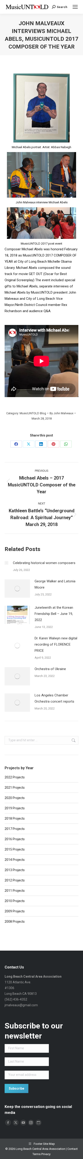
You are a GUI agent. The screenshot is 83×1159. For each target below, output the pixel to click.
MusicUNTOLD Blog (33, 413)
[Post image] (6, 563)
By (61, 413)
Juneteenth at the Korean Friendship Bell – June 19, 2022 (54, 613)
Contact (72, 1149)
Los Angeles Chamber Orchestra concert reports (54, 698)
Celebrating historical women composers (44, 563)
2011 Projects (15, 890)
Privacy (45, 1154)
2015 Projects (15, 849)
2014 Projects (15, 860)
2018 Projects (15, 818)
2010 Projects (15, 901)
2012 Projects (15, 880)
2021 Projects (15, 787)
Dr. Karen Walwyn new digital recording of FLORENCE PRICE (56, 644)
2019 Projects (15, 808)
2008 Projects (15, 921)
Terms (37, 1154)
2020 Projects (15, 798)
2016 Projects (15, 839)
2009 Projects (15, 911)
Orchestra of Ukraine (50, 669)
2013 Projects (15, 870)
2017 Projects (15, 829)
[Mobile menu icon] (75, 7)
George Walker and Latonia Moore (55, 584)
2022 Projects (15, 777)
